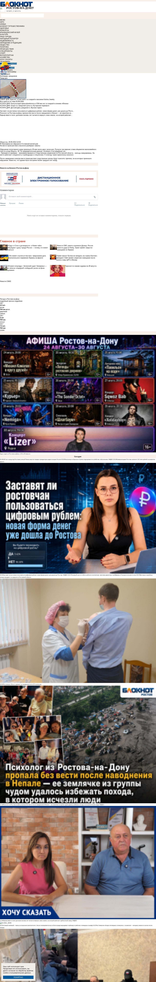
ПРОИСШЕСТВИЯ (7, 49)
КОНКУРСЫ (4, 30)
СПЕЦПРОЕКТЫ (6, 51)
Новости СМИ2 (5, 281)
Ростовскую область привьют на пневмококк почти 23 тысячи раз (22, 684)
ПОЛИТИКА (4, 47)
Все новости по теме (7, 101)
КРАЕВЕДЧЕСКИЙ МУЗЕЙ (10, 32)
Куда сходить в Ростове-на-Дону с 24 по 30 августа (15, 453)
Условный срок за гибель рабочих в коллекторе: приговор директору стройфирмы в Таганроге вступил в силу (103, 575)
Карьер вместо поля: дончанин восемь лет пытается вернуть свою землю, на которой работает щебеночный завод (37, 920)
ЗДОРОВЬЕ (4, 28)
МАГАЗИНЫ (11, 72)
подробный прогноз (7, 301)
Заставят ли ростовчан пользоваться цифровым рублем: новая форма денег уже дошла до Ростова (33, 575)
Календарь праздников (8, 76)
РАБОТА (13, 64)
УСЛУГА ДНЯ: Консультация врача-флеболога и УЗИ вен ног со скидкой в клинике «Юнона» (34, 103)
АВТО (2, 22)
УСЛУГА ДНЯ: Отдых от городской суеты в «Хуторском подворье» (24, 106)
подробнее (18, 301)
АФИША (3, 24)
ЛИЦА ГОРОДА (5, 37)
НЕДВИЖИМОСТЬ (7, 41)
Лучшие (12, 203)
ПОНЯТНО (18, 977)
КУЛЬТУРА (4, 34)
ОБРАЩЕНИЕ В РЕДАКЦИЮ (11, 43)
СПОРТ (2, 53)
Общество (4, 142)
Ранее (21, 203)
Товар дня (3, 78)
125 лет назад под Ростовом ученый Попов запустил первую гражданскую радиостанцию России (32, 459)
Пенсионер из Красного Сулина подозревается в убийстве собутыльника (86, 459)
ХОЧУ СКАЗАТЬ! (6, 59)
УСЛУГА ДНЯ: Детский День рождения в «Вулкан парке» (21, 108)
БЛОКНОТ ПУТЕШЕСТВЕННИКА (12, 26)
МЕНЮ (2, 20)
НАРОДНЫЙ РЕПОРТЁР (9, 39)
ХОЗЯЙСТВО (5, 57)
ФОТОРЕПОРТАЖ (7, 55)
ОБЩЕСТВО (4, 45)
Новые (2, 203)
